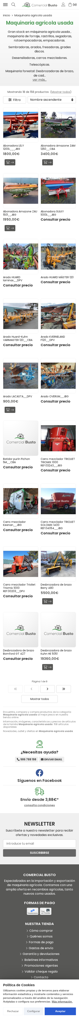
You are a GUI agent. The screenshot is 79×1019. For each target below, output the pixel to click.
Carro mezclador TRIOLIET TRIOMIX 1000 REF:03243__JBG (58, 462)
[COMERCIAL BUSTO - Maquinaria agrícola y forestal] (39, 4)
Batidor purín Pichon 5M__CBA (16, 460)
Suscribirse (39, 853)
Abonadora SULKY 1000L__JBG (52, 213)
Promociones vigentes (41, 966)
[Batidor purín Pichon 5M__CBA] (20, 438)
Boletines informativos (41, 960)
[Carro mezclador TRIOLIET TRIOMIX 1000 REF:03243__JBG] (58, 438)
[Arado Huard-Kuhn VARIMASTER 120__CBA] (20, 316)
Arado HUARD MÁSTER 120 (57, 277)
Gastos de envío (41, 948)
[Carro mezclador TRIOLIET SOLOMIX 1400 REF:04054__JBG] (58, 501)
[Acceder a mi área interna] (63, 4)
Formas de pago (41, 942)
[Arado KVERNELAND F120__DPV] (58, 316)
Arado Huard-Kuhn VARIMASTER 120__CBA (17, 338)
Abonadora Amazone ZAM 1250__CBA (58, 147)
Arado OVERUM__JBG (55, 396)
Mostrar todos (61, 92)
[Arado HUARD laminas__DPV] (20, 256)
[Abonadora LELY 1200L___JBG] (20, 124)
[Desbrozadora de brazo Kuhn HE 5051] (58, 629)
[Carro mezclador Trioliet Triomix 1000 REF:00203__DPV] (20, 563)
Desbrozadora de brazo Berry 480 (56, 586)
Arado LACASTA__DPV (17, 396)
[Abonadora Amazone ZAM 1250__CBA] (58, 124)
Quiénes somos (41, 936)
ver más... (40, 80)
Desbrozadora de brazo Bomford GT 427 (18, 652)
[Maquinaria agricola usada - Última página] (63, 689)
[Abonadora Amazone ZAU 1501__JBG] (20, 190)
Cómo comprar (41, 931)
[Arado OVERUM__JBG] (58, 375)
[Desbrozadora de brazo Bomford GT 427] (20, 629)
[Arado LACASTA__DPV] (20, 375)
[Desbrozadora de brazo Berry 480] (58, 563)
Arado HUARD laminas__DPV (12, 278)
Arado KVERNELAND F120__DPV (53, 338)
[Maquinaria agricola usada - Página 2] (47, 689)
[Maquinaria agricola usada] (15, 689)
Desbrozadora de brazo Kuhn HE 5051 (56, 652)
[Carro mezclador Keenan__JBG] (20, 501)
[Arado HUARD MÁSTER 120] (58, 256)
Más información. (62, 1001)
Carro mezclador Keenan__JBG (14, 523)
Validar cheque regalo (41, 971)
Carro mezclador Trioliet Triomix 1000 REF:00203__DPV (19, 588)
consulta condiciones (39, 805)
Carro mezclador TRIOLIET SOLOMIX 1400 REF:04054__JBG (58, 525)
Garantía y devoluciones (41, 954)
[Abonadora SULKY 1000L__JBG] (58, 190)
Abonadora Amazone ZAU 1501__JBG (20, 213)
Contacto (41, 977)
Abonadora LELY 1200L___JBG (13, 147)
